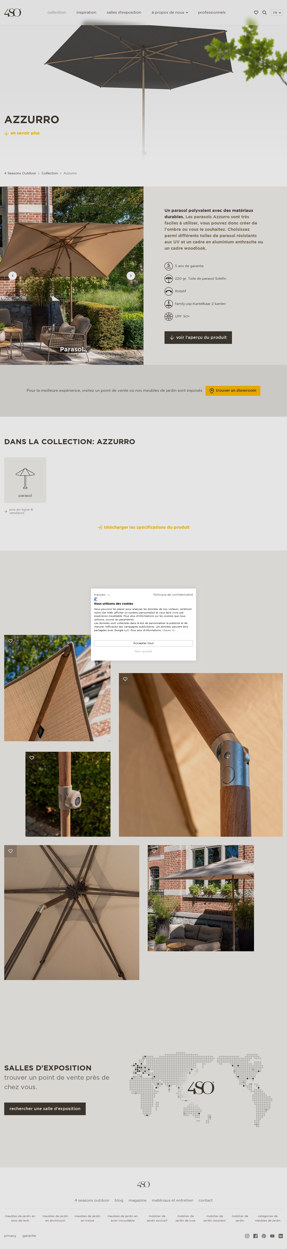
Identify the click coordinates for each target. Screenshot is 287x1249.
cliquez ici (168, 630)
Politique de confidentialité (173, 595)
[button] (102, 595)
